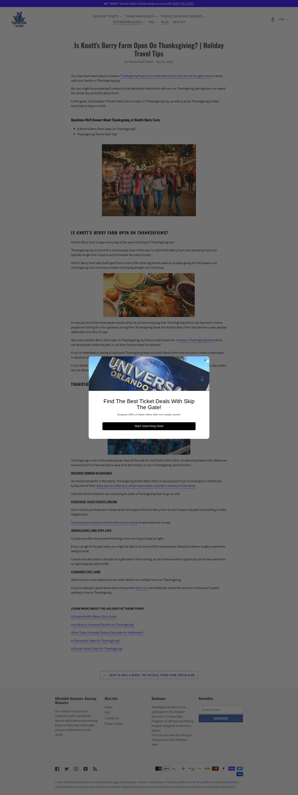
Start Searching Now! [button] (149, 426)
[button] (205, 360)
